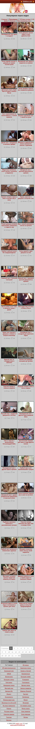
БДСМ (9, 674)
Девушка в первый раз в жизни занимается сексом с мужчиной (26, 144)
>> (16, 655)
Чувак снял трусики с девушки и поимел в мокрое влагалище (9, 334)
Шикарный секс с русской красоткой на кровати (26, 171)
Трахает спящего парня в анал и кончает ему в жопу (9, 198)
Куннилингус (9, 697)
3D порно (26, 665)
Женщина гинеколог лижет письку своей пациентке (26, 551)
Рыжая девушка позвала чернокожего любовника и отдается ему (9, 225)
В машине (25, 679)
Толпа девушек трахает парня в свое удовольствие (26, 34)
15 (26, 652)
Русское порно (9, 711)
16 (29, 652)
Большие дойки (26, 676)
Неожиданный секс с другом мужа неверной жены (26, 415)
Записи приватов (25, 688)
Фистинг (8, 720)
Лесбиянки (25, 697)
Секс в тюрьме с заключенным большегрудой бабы (9, 442)
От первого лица (25, 705)
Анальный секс (9, 671)
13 (19, 652)
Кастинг (25, 694)
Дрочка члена (25, 685)
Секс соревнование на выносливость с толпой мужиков (9, 115)
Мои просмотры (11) (23, 21)
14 (23, 652)
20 (9, 655)
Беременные (26, 674)
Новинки (4, 19)
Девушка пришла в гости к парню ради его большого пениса (26, 578)
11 (12, 652)
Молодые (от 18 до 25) (9, 702)
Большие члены (9, 679)
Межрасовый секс (9, 700)
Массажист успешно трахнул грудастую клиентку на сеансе (9, 578)
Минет (26, 700)
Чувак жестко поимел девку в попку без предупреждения (26, 605)
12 (16, 652)
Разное (9, 708)
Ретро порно (26, 708)
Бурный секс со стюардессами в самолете (9, 361)
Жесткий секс (9, 688)
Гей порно (9, 682)
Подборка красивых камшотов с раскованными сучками (9, 523)
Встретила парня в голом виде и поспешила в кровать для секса (9, 605)
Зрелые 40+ (9, 691)
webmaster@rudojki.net (17, 725)
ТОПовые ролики (24, 19)
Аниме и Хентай (26, 671)
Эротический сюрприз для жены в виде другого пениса (26, 442)
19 (6, 655)
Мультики (26, 702)
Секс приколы (25, 711)
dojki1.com (19, 723)
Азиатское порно (25, 668)
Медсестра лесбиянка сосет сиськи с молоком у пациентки (9, 171)
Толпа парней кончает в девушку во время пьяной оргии (9, 63)
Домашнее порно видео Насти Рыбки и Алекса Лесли (9, 91)
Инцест (9, 694)
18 (2, 655)
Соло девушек (25, 714)
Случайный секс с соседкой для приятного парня (26, 334)
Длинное (12, 21)
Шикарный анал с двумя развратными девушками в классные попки (9, 496)
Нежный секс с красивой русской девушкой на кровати (26, 280)
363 (19, 655)
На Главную (9, 665)
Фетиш (26, 717)
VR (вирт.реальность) (9, 668)
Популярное (13, 19)
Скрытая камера (9, 714)
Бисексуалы (9, 676)
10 (9, 652)
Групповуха (25, 682)
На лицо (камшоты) (9, 705)
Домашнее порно (8, 685)
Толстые (9, 717)
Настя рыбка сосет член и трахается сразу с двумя (9, 308)
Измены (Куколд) (25, 691)
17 (33, 652)
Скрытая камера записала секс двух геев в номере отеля (25, 523)
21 (12, 655)
